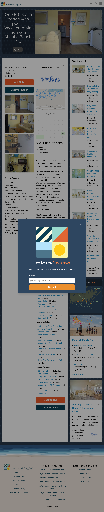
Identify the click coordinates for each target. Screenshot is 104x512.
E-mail (32, 276)
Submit (52, 287)
